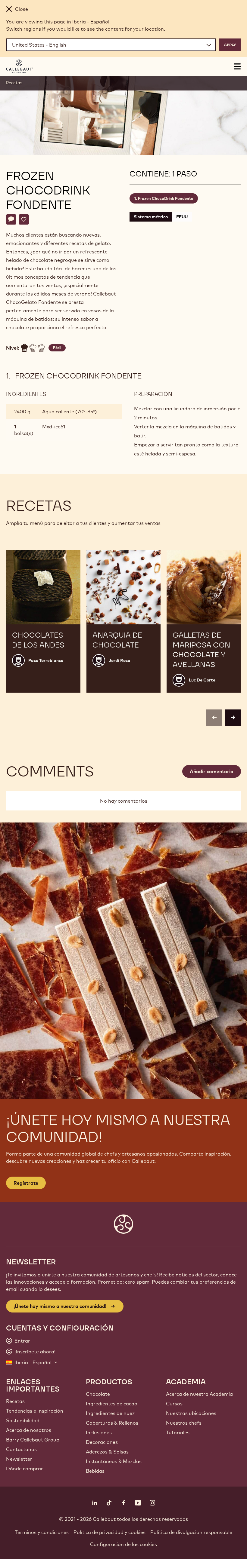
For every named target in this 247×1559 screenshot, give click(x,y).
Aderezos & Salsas (107, 1452)
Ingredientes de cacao (111, 1404)
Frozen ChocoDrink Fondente (165, 198)
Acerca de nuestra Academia (199, 1394)
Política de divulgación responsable (191, 1532)
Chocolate (98, 1394)
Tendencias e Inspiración (34, 1411)
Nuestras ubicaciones (191, 1413)
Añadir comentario (211, 771)
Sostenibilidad (22, 1420)
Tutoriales (177, 1432)
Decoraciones (102, 1442)
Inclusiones (99, 1432)
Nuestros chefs (184, 1423)
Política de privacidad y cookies (109, 1532)
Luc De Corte (202, 680)
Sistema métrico (151, 216)
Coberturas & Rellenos (112, 1423)
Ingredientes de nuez (110, 1413)
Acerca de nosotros (28, 1430)
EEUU (182, 216)
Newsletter (19, 1459)
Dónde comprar (24, 1469)
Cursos (174, 1404)
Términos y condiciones (42, 1532)
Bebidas (95, 1471)
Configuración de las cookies (123, 1544)
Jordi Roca (119, 660)
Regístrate (26, 1183)
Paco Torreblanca (46, 660)
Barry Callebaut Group (32, 1440)
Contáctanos (21, 1449)
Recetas (14, 82)
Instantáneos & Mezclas (114, 1461)
